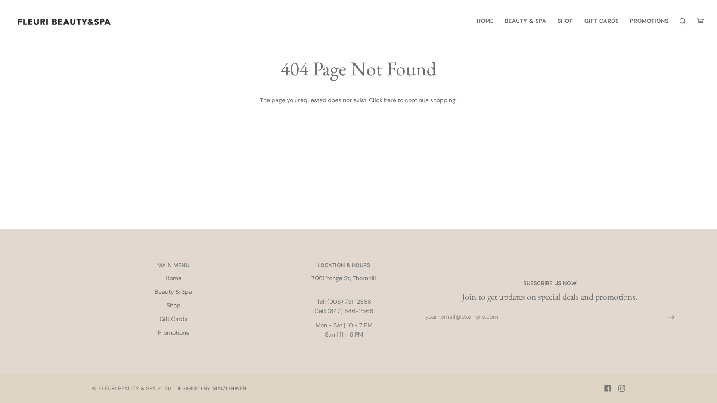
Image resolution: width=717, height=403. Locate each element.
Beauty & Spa (173, 292)
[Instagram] (621, 388)
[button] (525, 21)
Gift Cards (173, 319)
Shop (173, 305)
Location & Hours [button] (343, 265)
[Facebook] (607, 388)
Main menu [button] (173, 265)
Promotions (173, 333)
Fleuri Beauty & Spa (127, 388)
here (390, 100)
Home (173, 278)
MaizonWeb (229, 388)
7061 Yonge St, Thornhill (343, 278)
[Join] (664, 317)
